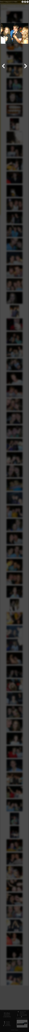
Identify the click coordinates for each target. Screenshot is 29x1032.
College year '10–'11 (9, 1)
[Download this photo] (23, 2)
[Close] (28, 2)
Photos (1, 1)
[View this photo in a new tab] (25, 2)
